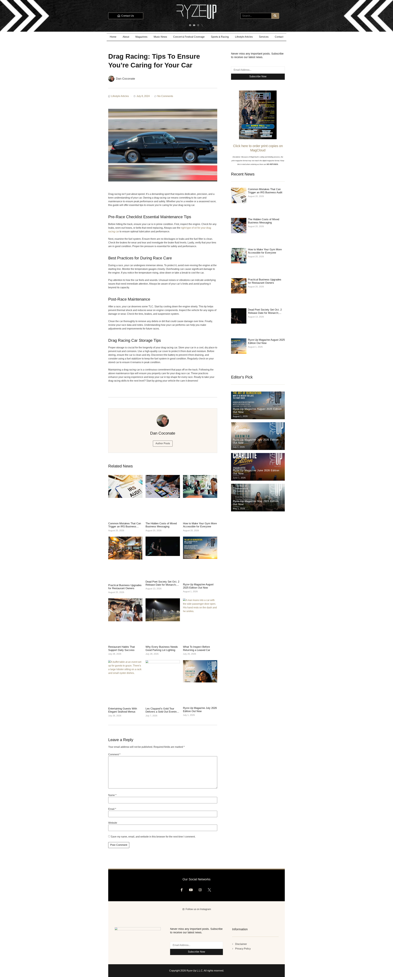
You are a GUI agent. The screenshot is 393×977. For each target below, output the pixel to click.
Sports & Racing (220, 36)
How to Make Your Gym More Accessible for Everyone (200, 525)
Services (263, 36)
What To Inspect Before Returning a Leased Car (196, 648)
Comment (114, 754)
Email (112, 809)
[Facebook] (190, 25)
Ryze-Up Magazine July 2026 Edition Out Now (200, 710)
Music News (160, 36)
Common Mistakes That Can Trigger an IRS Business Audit (124, 526)
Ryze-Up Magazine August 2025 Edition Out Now (198, 586)
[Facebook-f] (182, 891)
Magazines (141, 36)
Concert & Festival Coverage (189, 36)
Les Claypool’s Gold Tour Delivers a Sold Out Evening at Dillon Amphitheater (162, 711)
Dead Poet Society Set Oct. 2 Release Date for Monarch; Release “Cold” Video (162, 584)
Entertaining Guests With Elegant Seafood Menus (122, 710)
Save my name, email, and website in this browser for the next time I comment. (153, 836)
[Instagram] (198, 25)
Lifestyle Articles (244, 36)
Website (112, 823)
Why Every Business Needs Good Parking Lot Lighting (162, 648)
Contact (279, 36)
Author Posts (163, 443)
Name (112, 795)
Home (113, 36)
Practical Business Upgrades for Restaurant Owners (125, 587)
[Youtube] (194, 25)
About (126, 36)
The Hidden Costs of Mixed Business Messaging (161, 525)
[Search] (275, 16)
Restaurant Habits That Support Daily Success (121, 648)
